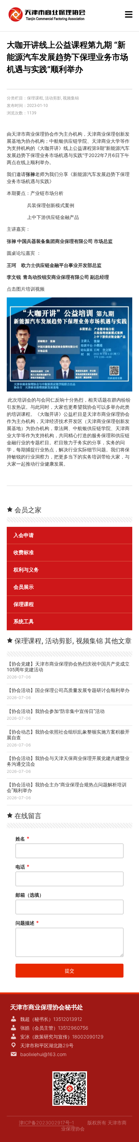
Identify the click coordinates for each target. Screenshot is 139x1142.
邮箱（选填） (30, 895)
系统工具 (23, 622)
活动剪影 (53, 98)
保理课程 (35, 98)
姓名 (22, 838)
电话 (22, 867)
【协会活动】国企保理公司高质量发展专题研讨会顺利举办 (68, 690)
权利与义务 (26, 570)
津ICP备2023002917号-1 (46, 1122)
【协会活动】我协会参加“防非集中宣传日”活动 (56, 711)
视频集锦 (71, 98)
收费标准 (23, 553)
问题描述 (27, 923)
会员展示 (23, 587)
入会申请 (23, 535)
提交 (69, 970)
